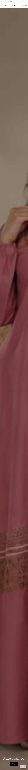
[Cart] (26, 5)
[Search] (5, 5)
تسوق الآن (14, 764)
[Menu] (2, 5)
